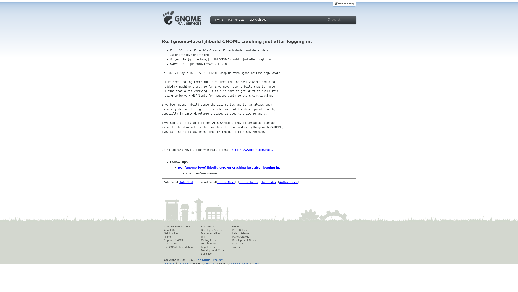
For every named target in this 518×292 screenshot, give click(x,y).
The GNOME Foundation (178, 247)
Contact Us (170, 243)
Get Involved (171, 233)
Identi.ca (237, 243)
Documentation (210, 233)
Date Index (268, 182)
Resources (208, 226)
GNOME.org (346, 3)
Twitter (236, 247)
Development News (244, 240)
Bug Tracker (208, 247)
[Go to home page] (188, 26)
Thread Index (248, 182)
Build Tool (206, 253)
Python (245, 263)
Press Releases (240, 230)
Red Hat (210, 263)
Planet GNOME (240, 236)
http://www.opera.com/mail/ (252, 149)
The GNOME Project (177, 226)
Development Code (212, 250)
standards (186, 263)
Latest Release (240, 233)
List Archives (257, 19)
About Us (169, 230)
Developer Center (211, 230)
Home (219, 19)
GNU (257, 263)
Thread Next (226, 182)
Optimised (169, 263)
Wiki (203, 236)
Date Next (186, 182)
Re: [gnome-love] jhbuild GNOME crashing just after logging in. (229, 167)
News (235, 226)
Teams (167, 236)
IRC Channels (209, 243)
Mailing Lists (236, 19)
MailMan (235, 263)
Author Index (288, 182)
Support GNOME (174, 240)
